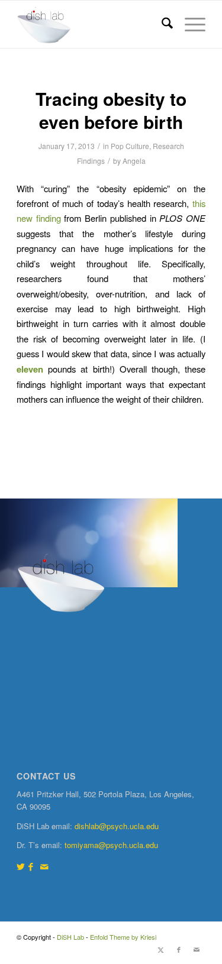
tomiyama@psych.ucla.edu (111, 844)
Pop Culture (130, 146)
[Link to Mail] (44, 866)
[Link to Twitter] (21, 866)
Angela (134, 161)
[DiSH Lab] (92, 24)
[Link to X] (161, 949)
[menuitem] (161, 24)
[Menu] (189, 24)
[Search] (161, 24)
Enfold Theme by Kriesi (123, 937)
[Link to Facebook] (30, 866)
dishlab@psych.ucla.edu (117, 826)
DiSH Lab (70, 937)
